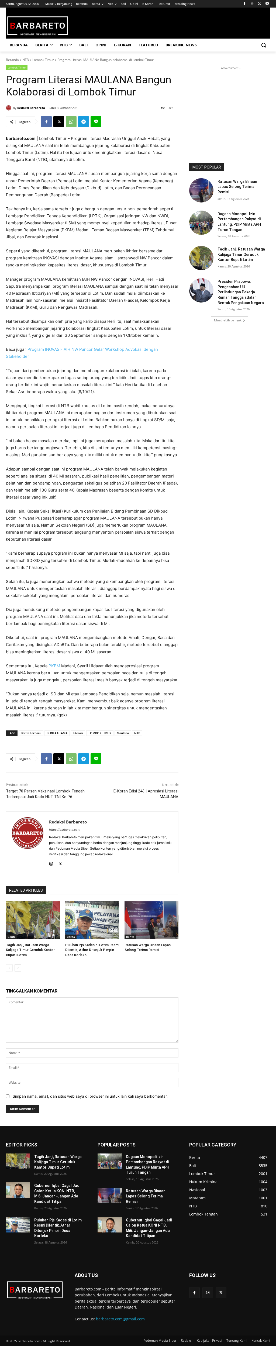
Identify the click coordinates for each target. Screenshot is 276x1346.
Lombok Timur (43, 59)
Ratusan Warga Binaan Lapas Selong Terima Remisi (237, 186)
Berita (12, 937)
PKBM (54, 665)
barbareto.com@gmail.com (120, 1318)
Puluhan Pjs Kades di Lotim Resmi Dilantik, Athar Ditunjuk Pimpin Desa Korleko (92, 950)
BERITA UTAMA (57, 733)
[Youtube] (267, 4)
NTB (25, 59)
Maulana (123, 733)
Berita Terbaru (31, 733)
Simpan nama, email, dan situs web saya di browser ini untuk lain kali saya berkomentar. (90, 1096)
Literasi (78, 733)
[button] (263, 45)
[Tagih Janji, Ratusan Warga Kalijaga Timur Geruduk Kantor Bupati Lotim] (33, 920)
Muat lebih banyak (228, 320)
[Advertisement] (229, 104)
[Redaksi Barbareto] (9, 108)
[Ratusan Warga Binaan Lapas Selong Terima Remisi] (151, 920)
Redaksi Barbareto (31, 108)
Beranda (12, 59)
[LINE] (96, 121)
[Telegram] (83, 121)
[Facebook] (245, 4)
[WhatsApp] (71, 121)
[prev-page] (9, 967)
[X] (259, 4)
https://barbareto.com (64, 830)
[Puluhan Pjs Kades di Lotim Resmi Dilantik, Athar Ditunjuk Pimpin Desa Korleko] (92, 920)
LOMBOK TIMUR (99, 733)
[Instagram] (252, 4)
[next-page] (18, 967)
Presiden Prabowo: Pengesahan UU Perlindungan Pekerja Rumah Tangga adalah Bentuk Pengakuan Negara (241, 292)
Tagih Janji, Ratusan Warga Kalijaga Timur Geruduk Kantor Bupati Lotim (30, 950)
